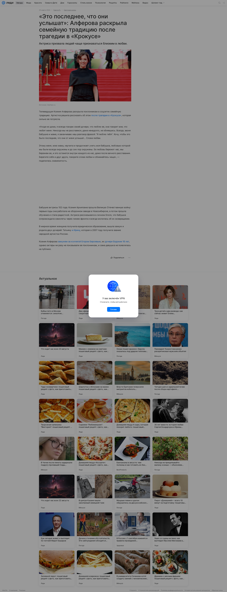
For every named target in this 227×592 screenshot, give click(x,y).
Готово (113, 309)
